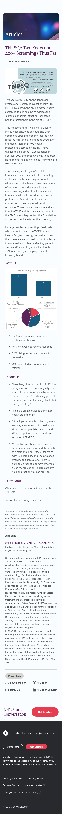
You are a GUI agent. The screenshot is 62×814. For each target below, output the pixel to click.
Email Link (15, 689)
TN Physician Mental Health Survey (20, 792)
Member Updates (33, 785)
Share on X (43, 682)
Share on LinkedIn (47, 689)
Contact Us (13, 746)
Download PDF (18, 682)
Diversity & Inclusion (13, 778)
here (14, 488)
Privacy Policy (36, 778)
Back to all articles (19, 61)
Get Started (45, 712)
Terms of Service (11, 785)
